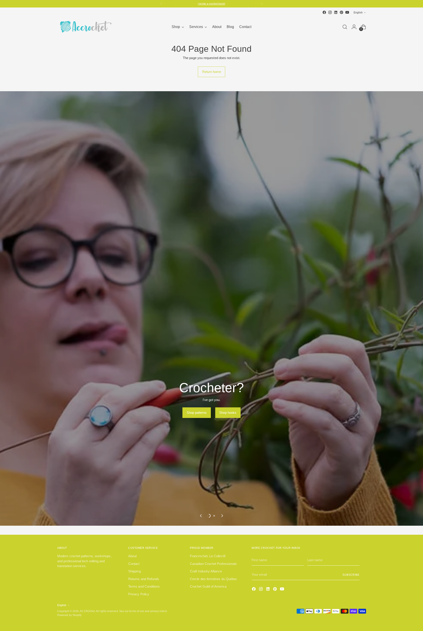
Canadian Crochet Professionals (213, 564)
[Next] (262, 3)
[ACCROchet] (84, 27)
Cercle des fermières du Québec (213, 579)
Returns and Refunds (143, 579)
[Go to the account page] (354, 26)
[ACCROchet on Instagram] (330, 12)
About (132, 556)
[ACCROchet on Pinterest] (341, 12)
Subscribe (351, 574)
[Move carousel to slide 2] (214, 515)
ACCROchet (87, 611)
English (358, 12)
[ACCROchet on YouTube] (347, 12)
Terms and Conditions (144, 586)
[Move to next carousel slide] (222, 516)
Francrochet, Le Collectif (207, 556)
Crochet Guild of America (208, 586)
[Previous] (161, 3)
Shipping (134, 571)
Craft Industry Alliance (206, 571)
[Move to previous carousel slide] (201, 516)
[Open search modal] (344, 26)
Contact (134, 564)
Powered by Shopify (69, 615)
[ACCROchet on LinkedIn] (336, 12)
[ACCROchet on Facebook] (324, 12)
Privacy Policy (138, 594)
